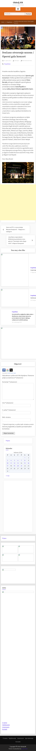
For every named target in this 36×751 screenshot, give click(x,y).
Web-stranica (6, 417)
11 (11, 463)
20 (18, 466)
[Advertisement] (18, 202)
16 (28, 463)
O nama (5, 738)
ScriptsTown (24, 748)
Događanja (7, 64)
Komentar (9, 382)
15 (25, 463)
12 (14, 463)
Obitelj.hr (16, 60)
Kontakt (4, 729)
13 (18, 463)
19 (14, 466)
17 (7, 466)
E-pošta (9, 410)
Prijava (8, 441)
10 (7, 463)
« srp (7, 476)
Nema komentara (27, 61)
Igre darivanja (29, 738)
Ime (7, 403)
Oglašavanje (6, 725)
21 (21, 466)
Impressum (5, 727)
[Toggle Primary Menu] (18, 9)
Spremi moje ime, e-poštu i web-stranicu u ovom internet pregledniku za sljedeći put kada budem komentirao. (18, 427)
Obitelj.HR (18, 2)
